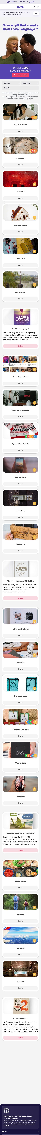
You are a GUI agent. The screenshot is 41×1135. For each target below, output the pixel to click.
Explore (20, 346)
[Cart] (38, 7)
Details (20, 131)
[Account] (34, 7)
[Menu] (3, 7)
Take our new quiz (20, 75)
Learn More (18, 14)
